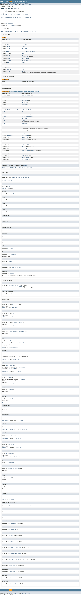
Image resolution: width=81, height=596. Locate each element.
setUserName (24, 161)
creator (23, 46)
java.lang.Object (4, 10)
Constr (12, 4)
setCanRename (24, 141)
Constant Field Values (7, 180)
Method (15, 4)
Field (9, 4)
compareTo (24, 97)
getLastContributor (26, 114)
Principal (9, 69)
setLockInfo (24, 153)
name (11, 199)
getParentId (24, 123)
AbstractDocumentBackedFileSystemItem (9, 17)
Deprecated (19, 1)
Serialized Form (35, 31)
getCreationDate (25, 106)
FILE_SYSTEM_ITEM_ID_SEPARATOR (28, 51)
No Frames (19, 3)
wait (25, 167)
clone (3, 167)
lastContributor (25, 58)
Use (13, 1)
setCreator (24, 144)
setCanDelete (24, 139)
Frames (14, 3)
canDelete (24, 41)
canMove (23, 95)
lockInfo (23, 62)
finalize (7, 167)
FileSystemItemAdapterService (14, 109)
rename (23, 137)
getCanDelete (24, 102)
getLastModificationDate (27, 116)
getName (23, 120)
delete (23, 98)
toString (23, 162)
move (23, 135)
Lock (8, 62)
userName (23, 71)
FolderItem (27, 95)
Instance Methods (14, 91)
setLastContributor (26, 150)
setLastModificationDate (14, 559)
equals (23, 100)
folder (23, 53)
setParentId (24, 157)
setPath (23, 159)
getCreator (24, 107)
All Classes (25, 3)
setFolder (24, 146)
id (22, 55)
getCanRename (24, 104)
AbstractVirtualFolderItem (25, 17)
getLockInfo (24, 118)
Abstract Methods (24, 91)
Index (24, 1)
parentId (23, 65)
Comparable (10, 14)
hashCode (9, 486)
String (8, 46)
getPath (23, 126)
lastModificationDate (26, 60)
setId (23, 148)
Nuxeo (8, 594)
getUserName (24, 130)
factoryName (24, 48)
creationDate (24, 44)
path (23, 67)
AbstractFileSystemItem (17, 20)
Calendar (9, 44)
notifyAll (21, 167)
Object (6, 22)
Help (26, 1)
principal (24, 69)
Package (6, 1)
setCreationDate (25, 142)
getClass (12, 167)
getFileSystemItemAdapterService (29, 109)
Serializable (4, 14)
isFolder (23, 133)
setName (23, 155)
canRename (24, 42)
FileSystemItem (16, 14)
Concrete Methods (34, 91)
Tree (15, 1)
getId (23, 111)
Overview (2, 1)
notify (16, 167)
